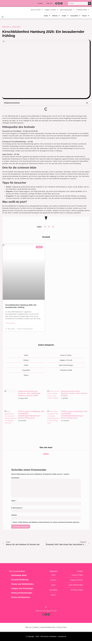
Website (14, 515)
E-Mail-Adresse (17, 508)
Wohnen (55, 16)
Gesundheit (74, 16)
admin (46, 454)
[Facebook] (56, 3)
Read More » (10, 323)
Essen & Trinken (36, 9)
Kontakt (40, 3)
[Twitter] (59, 3)
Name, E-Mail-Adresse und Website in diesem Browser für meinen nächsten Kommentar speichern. (46, 522)
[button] (87, 103)
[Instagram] (61, 3)
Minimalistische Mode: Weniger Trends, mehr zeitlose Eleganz (74, 393)
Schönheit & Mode (81, 9)
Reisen (84, 16)
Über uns (49, 3)
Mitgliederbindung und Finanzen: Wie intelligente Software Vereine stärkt (29, 393)
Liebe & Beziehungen (66, 9)
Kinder (64, 16)
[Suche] (89, 3)
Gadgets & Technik (50, 9)
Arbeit (46, 16)
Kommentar (15, 478)
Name (13, 500)
